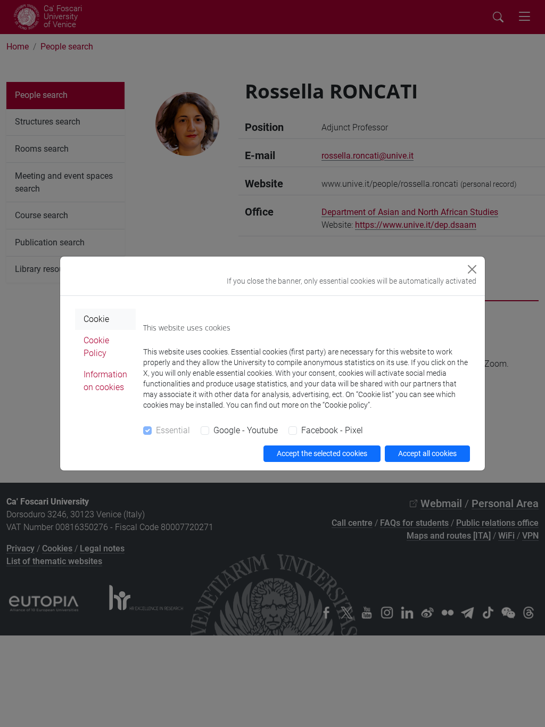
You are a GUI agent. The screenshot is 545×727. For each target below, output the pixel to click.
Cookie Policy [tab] (96, 346)
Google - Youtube (245, 430)
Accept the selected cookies (322, 453)
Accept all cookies (427, 453)
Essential (173, 430)
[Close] (472, 269)
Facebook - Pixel (332, 430)
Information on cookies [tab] (105, 380)
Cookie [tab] (96, 319)
